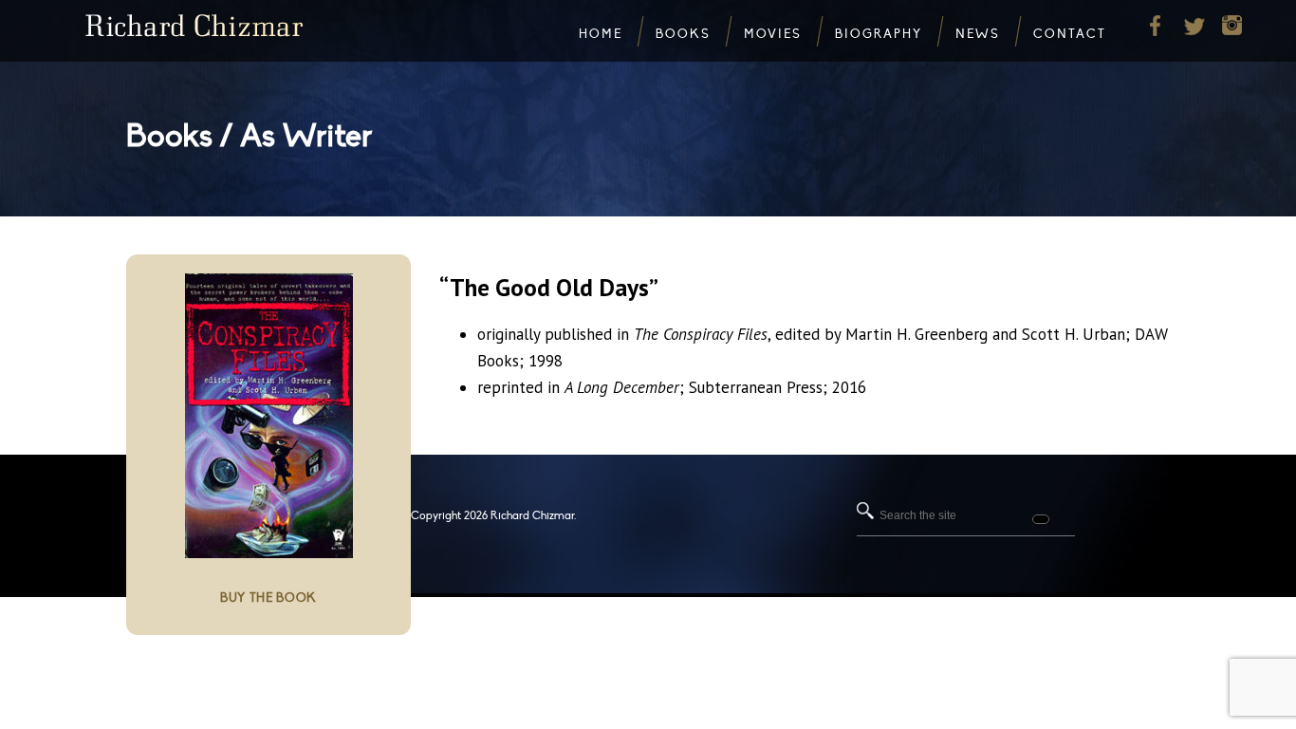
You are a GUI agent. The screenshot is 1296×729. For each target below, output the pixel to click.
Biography (878, 34)
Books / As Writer (249, 136)
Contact (1069, 34)
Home (600, 34)
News (977, 34)
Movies (773, 34)
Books (683, 34)
